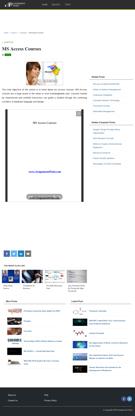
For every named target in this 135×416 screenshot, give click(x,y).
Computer (8, 42)
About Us (12, 395)
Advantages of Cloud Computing (107, 164)
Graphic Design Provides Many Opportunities (106, 131)
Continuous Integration (102, 95)
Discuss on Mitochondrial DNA (106, 84)
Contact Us (13, 400)
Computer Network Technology (106, 100)
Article (7, 55)
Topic (68, 5)
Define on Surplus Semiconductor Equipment (107, 145)
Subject (56, 5)
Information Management (103, 111)
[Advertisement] (67, 20)
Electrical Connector (101, 153)
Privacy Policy (50, 400)
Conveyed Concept (101, 106)
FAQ (46, 395)
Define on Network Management (107, 89)
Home (45, 5)
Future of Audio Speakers (104, 158)
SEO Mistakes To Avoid (103, 138)
